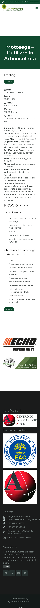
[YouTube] (18, 573)
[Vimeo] (25, 573)
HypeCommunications (19, 601)
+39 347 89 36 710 (15, 523)
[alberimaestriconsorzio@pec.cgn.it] (5, 519)
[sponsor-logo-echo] (20, 344)
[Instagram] (12, 573)
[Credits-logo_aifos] (20, 420)
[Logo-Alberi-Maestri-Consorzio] (12, 7)
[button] (37, 7)
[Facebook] (6, 573)
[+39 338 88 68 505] (5, 527)
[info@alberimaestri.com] (5, 517)
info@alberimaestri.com (19, 517)
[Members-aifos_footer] (20, 487)
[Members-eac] (20, 450)
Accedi (8, 309)
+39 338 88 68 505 (16, 527)
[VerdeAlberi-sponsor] (20, 363)
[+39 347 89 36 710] (5, 523)
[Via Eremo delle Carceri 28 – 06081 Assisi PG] (5, 532)
